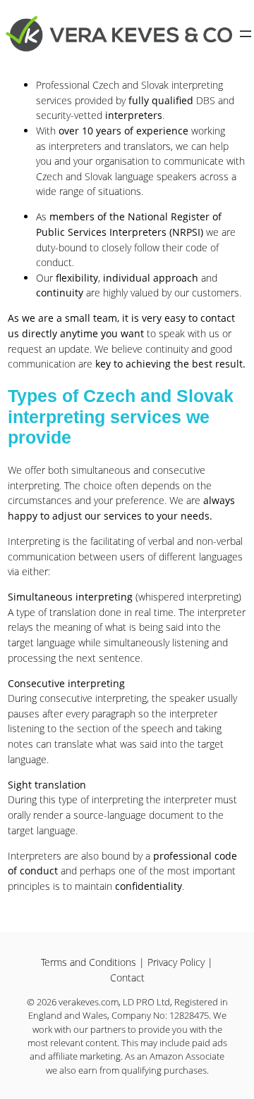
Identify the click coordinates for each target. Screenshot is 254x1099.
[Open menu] (245, 33)
